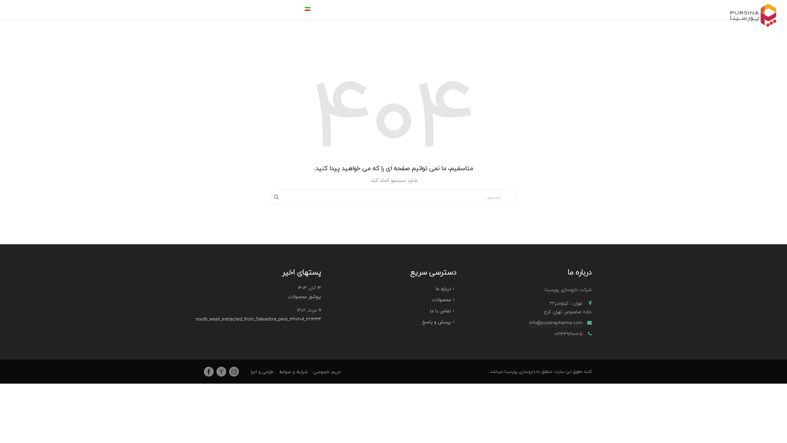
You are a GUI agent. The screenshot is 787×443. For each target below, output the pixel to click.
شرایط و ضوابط (293, 372)
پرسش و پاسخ (436, 322)
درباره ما (443, 289)
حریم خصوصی (327, 372)
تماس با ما (440, 311)
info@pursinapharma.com (556, 323)
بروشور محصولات (304, 297)
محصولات (441, 300)
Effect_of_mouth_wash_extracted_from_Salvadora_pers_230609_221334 (247, 319)
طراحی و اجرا (262, 372)
